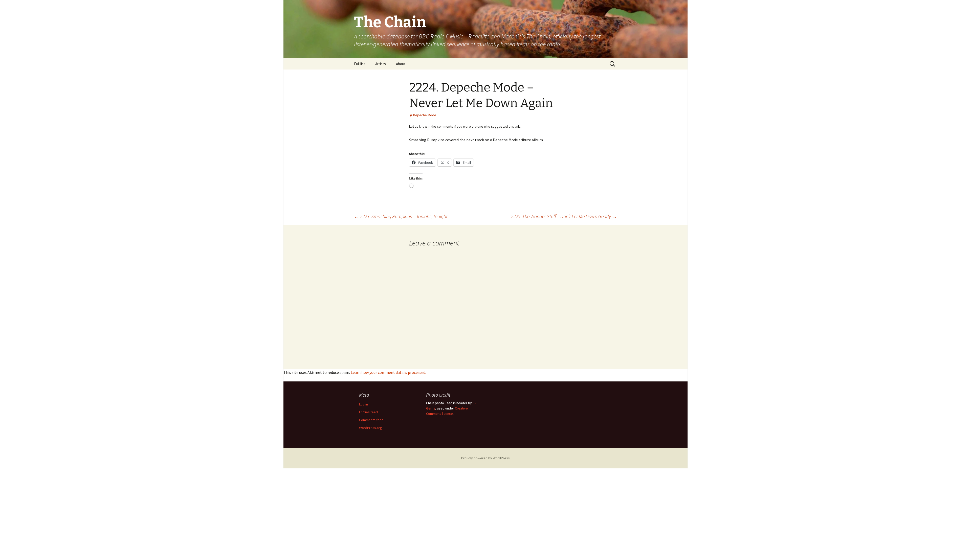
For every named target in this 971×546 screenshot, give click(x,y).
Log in (363, 404)
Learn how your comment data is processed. (388, 372)
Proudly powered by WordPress (485, 458)
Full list (359, 63)
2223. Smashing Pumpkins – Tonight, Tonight (401, 216)
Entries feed (368, 412)
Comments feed (371, 420)
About (401, 63)
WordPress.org (370, 427)
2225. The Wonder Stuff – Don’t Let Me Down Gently (564, 216)
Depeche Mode (424, 115)
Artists (380, 63)
